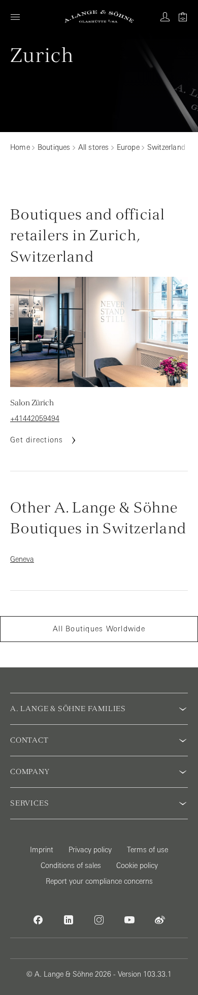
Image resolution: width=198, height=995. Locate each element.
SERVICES (29, 803)
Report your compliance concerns (99, 881)
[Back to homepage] (99, 16)
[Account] (165, 16)
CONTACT (29, 740)
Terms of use (147, 850)
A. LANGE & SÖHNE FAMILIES (68, 708)
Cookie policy (137, 865)
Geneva (22, 559)
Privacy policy (90, 850)
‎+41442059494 (34, 418)
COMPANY (30, 771)
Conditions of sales (71, 865)
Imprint (41, 850)
